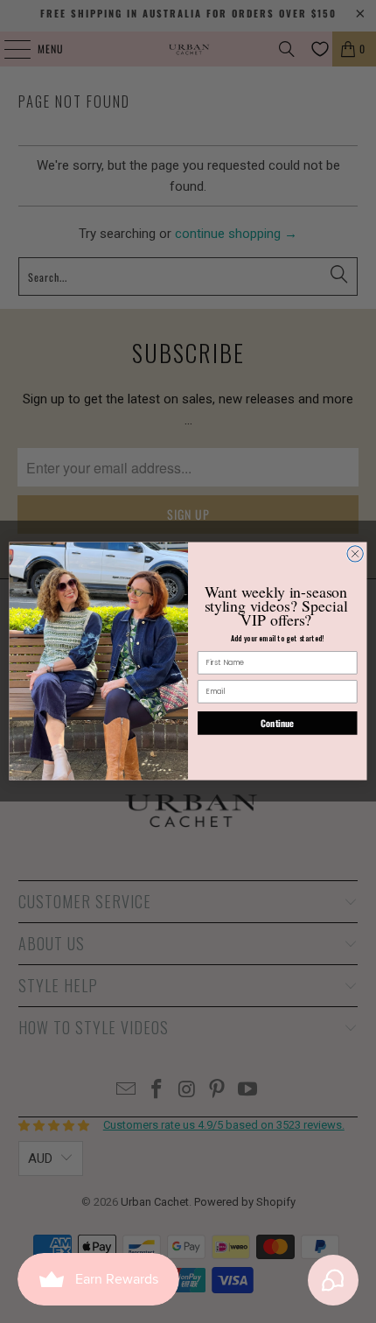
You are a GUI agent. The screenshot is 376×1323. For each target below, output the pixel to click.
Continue (277, 724)
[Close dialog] (355, 554)
